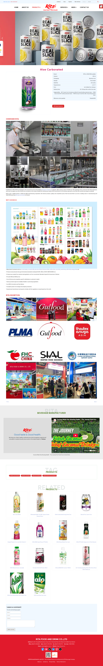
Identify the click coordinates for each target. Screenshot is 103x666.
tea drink (58, 269)
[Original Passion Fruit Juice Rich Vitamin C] (16, 529)
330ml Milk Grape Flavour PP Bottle (40, 542)
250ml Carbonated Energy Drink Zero (63, 514)
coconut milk (31, 269)
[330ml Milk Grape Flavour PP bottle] (40, 529)
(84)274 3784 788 (48, 644)
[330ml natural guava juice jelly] (16, 555)
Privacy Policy (52, 661)
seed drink (63, 269)
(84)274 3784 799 (59, 644)
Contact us (45, 661)
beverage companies (46, 189)
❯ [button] (101, 38)
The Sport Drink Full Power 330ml (40, 567)
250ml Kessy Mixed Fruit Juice (63, 542)
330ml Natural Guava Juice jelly (17, 567)
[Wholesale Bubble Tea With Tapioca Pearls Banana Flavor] (40, 502)
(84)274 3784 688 (36, 644)
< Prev (7, 401)
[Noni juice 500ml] (16, 502)
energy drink (74, 269)
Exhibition (59, 1)
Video (64, 1)
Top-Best (70, 1)
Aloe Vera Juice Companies (14, 475)
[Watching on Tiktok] (49, 649)
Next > (95, 401)
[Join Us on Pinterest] (56, 649)
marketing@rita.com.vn (46, 646)
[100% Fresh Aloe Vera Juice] (40, 583)
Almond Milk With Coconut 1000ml (63, 567)
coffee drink (52, 269)
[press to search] (98, 1)
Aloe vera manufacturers (37, 475)
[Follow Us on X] (60, 649)
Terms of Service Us (61, 661)
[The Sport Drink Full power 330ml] (40, 555)
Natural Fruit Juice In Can (86, 514)
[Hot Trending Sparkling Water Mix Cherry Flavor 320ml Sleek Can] (86, 555)
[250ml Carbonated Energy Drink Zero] (63, 502)
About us (40, 661)
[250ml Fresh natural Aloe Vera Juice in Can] (16, 583)
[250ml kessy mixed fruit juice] (63, 529)
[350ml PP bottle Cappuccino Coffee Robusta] (86, 529)
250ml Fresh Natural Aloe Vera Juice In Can (16, 595)
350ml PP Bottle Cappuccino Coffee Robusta (86, 542)
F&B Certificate (77, 1)
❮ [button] (2, 38)
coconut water (24, 269)
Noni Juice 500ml (17, 514)
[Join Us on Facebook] (42, 649)
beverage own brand (20, 195)
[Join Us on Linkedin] (53, 649)
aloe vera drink (38, 269)
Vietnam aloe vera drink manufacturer (50, 475)
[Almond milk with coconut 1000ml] (63, 555)
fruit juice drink (45, 269)
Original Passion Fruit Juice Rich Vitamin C (17, 542)
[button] (48, 63)
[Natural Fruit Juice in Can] (86, 502)
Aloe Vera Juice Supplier (26, 475)
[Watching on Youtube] (46, 649)
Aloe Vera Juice (7, 1)
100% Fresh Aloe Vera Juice (40, 595)
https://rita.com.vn (61, 646)
